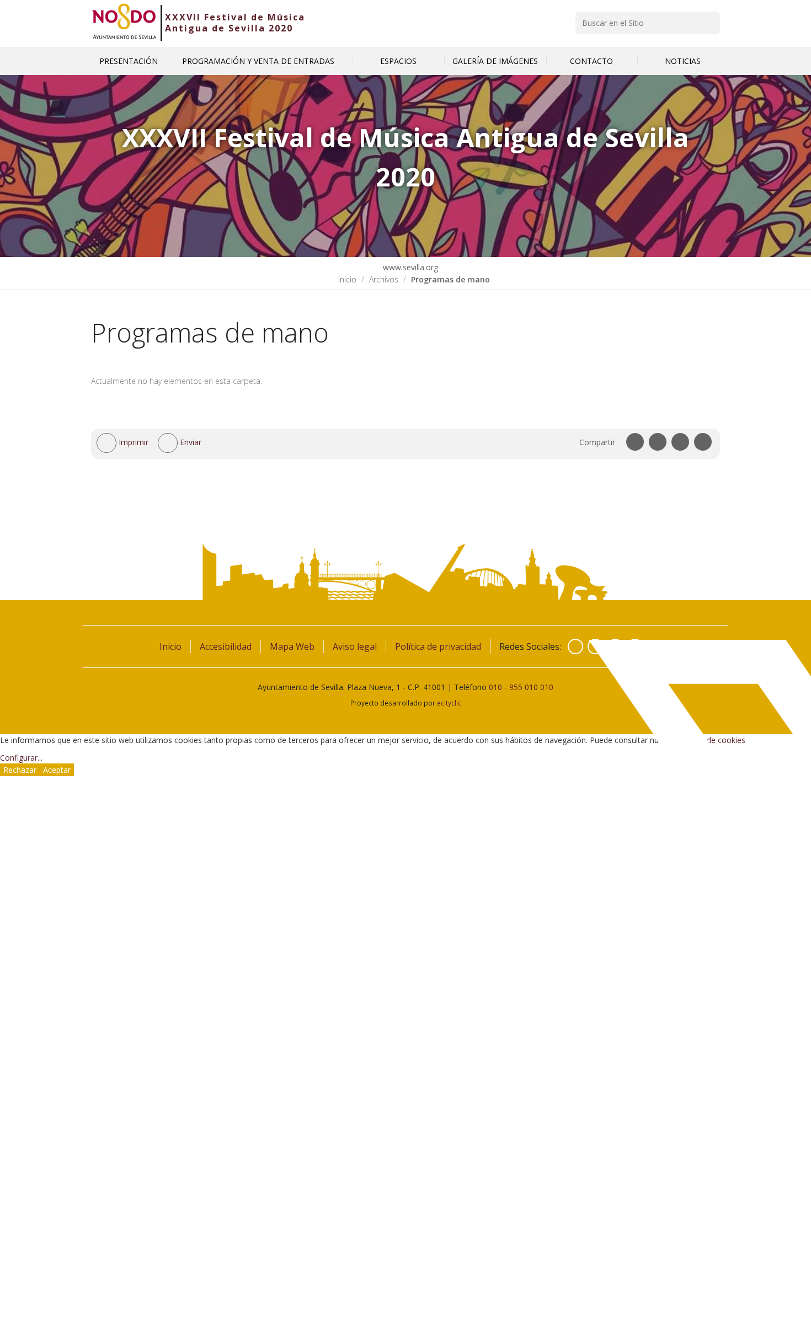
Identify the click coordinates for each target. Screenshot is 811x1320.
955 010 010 (531, 687)
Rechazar (19, 770)
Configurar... (21, 757)
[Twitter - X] (595, 646)
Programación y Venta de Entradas (259, 61)
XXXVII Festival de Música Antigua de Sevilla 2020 (235, 22)
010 (495, 687)
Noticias (683, 61)
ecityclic (449, 702)
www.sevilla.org (409, 267)
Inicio (347, 279)
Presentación (128, 61)
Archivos (383, 279)
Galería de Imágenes (495, 61)
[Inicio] (124, 23)
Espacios (398, 61)
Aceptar (57, 770)
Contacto (591, 61)
